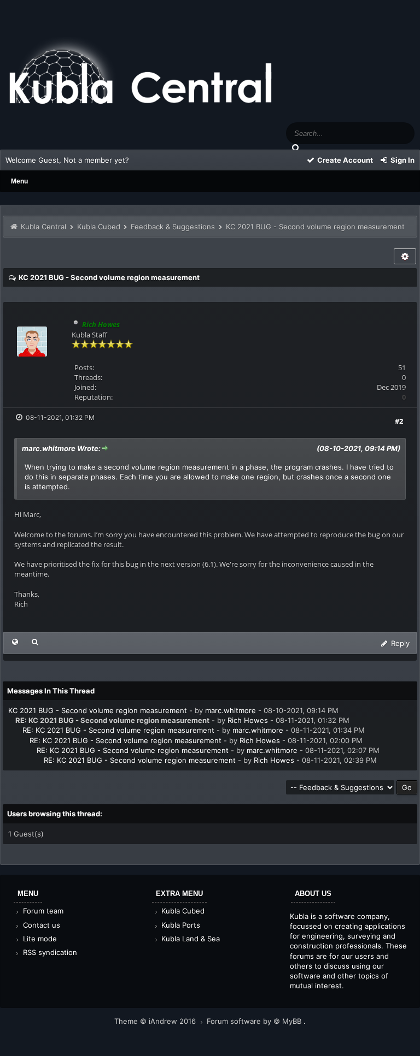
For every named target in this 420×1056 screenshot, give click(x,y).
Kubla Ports (179, 925)
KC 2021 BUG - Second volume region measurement (97, 710)
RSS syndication (49, 952)
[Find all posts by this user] (35, 642)
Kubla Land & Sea (189, 938)
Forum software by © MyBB (255, 1021)
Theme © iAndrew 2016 (156, 1021)
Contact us (40, 925)
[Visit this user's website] (15, 642)
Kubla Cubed (98, 226)
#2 (399, 421)
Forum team (42, 910)
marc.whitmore (230, 710)
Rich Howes (248, 720)
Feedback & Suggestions (173, 226)
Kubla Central (43, 226)
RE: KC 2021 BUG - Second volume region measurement (118, 730)
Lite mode (39, 938)
